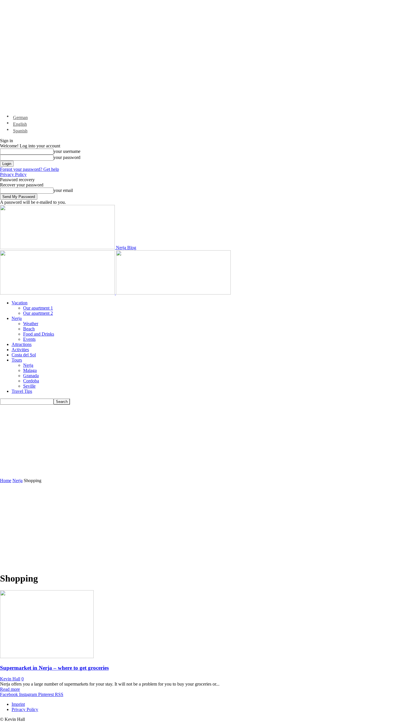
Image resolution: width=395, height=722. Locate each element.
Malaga (30, 370)
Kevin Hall (10, 678)
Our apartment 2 (38, 313)
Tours (17, 360)
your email (63, 190)
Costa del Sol (24, 354)
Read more (10, 689)
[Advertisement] (140, 441)
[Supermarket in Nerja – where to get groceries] (47, 656)
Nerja (17, 318)
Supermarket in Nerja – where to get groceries (54, 668)
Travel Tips (22, 391)
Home (5, 480)
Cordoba (31, 380)
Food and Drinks (38, 334)
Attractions (22, 344)
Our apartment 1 (38, 308)
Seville (29, 386)
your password (66, 157)
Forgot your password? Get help (29, 169)
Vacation (19, 302)
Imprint (18, 704)
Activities (20, 349)
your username (66, 151)
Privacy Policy (13, 174)
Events (29, 339)
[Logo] (58, 292)
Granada (31, 375)
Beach (29, 328)
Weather (30, 323)
